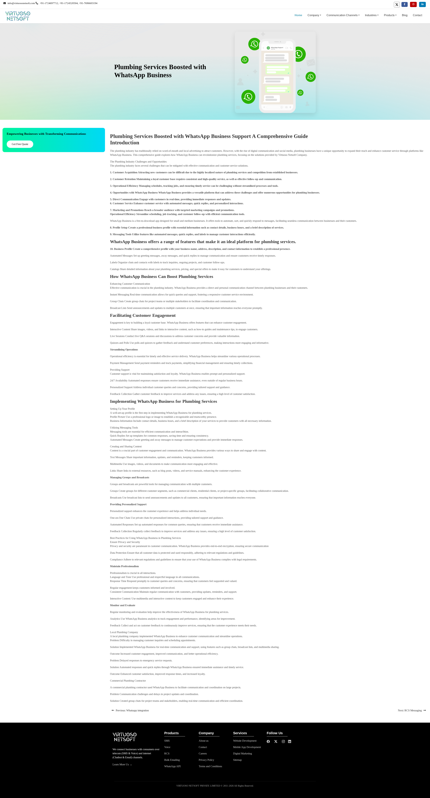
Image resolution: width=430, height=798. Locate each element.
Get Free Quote (20, 144)
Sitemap (237, 759)
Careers (203, 753)
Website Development (244, 740)
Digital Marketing (242, 753)
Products (389, 15)
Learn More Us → (122, 764)
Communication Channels (342, 15)
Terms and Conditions (210, 766)
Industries (371, 15)
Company (313, 15)
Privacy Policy (206, 759)
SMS (167, 740)
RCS (166, 753)
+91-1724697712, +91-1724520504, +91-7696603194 (68, 3)
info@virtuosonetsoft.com (21, 3)
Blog (404, 15)
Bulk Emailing (172, 759)
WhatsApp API (172, 766)
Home (300, 15)
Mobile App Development (247, 747)
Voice (167, 747)
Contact (417, 15)
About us (203, 740)
